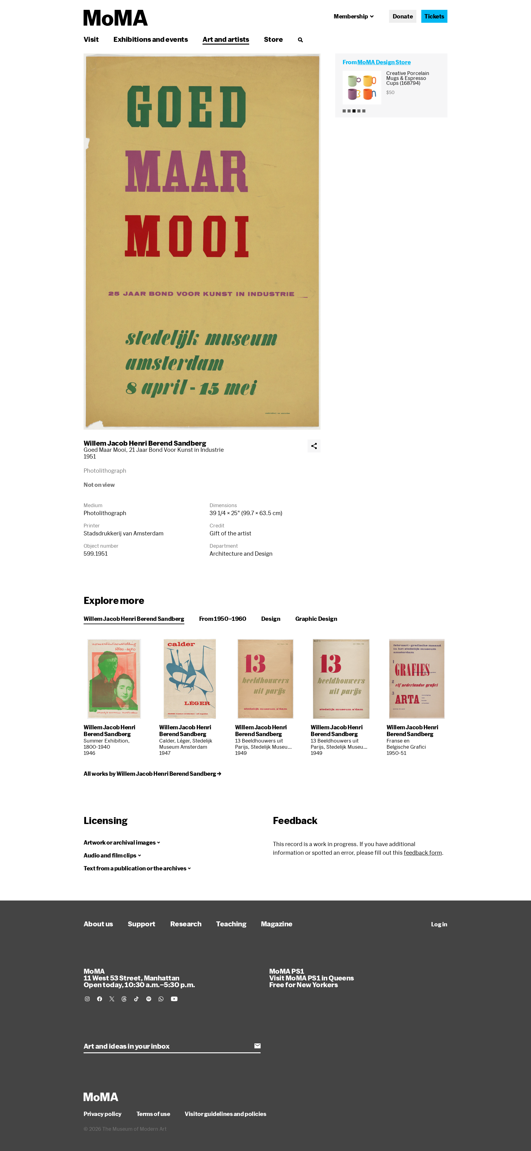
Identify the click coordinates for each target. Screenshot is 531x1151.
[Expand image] (202, 241)
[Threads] (124, 999)
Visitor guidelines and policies (225, 1114)
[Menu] (300, 39)
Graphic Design (316, 618)
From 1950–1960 (222, 618)
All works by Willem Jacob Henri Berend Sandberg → (152, 773)
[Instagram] (87, 999)
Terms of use (153, 1114)
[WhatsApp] (161, 999)
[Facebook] (99, 999)
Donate (403, 16)
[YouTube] (174, 999)
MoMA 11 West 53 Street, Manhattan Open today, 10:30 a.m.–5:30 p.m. (139, 977)
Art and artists (226, 39)
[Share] (314, 446)
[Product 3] (354, 110)
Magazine (277, 924)
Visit (91, 39)
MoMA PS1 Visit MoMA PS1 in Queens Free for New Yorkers (311, 977)
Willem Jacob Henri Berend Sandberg (145, 443)
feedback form (423, 852)
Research (186, 924)
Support (141, 924)
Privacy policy (103, 1114)
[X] (112, 999)
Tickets (434, 16)
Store (273, 39)
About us (98, 924)
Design (271, 618)
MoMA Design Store (384, 62)
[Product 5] (363, 110)
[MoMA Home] (116, 18)
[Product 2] (349, 110)
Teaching (231, 924)
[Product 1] (344, 110)
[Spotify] (148, 999)
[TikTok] (136, 999)
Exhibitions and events (150, 39)
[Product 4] (358, 110)
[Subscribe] (257, 1045)
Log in (439, 924)
